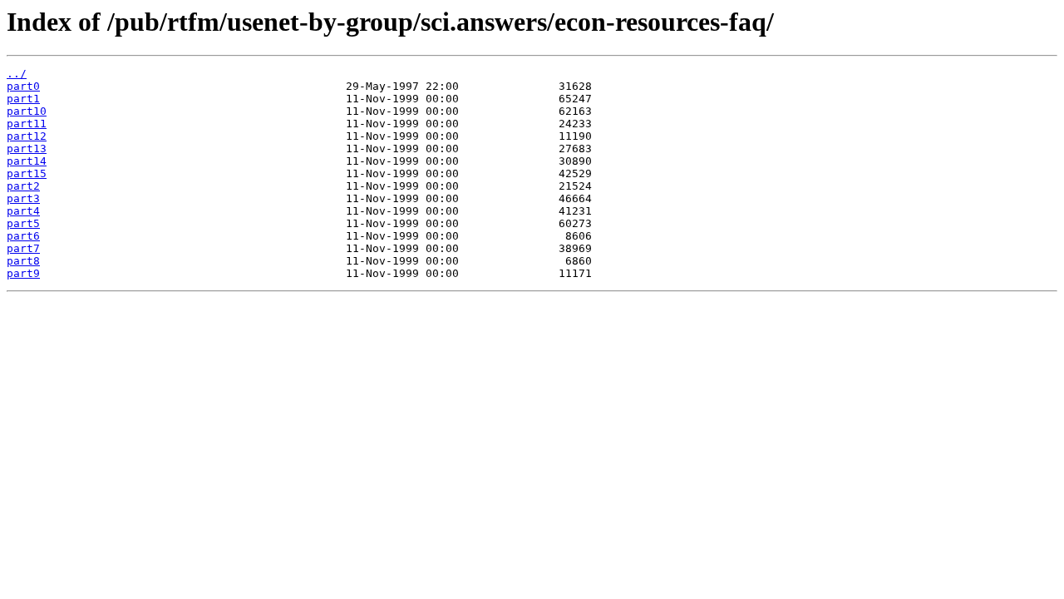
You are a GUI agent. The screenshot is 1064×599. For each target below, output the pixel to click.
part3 (23, 198)
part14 (27, 161)
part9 (23, 273)
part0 (23, 86)
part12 (27, 136)
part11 (27, 123)
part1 (23, 98)
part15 (27, 173)
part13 (27, 148)
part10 (27, 111)
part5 (23, 223)
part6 (23, 236)
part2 (23, 186)
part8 (23, 261)
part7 (23, 248)
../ (17, 73)
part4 (23, 211)
